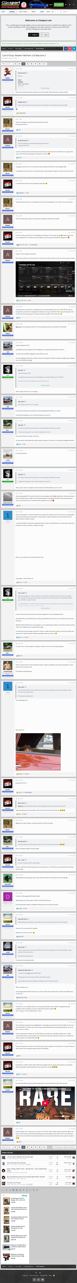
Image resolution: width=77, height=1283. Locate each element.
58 (39, 64)
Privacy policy (43, 1275)
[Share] (69, 69)
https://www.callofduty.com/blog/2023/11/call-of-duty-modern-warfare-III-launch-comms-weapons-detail (45, 258)
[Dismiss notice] (74, 44)
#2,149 (73, 855)
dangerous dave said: (24, 970)
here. (57, 43)
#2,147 (73, 820)
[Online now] (8, 332)
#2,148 (73, 837)
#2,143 (73, 662)
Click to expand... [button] (45, 88)
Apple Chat (24, 1172)
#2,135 (73, 397)
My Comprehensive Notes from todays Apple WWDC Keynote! (26, 1177)
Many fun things (8, 379)
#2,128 (73, 216)
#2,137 (73, 450)
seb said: (20, 370)
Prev (3, 64)
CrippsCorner (67, 1171)
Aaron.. (69, 1178)
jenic (8, 1164)
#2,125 (73, 164)
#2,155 (73, 1004)
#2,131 (73, 307)
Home (3, 12)
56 (31, 64)
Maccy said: (21, 803)
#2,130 (73, 251)
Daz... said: (21, 860)
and (23, 193)
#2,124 (73, 136)
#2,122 (73, 98)
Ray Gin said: (22, 73)
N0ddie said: (21, 102)
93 (31, 1184)
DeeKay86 (9, 1172)
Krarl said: (21, 687)
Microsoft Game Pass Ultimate (16, 1163)
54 (23, 64)
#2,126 (73, 180)
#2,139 (73, 493)
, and (28, 245)
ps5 (27, 896)
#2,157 (73, 1043)
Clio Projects (23, 1158)
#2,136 (73, 421)
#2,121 (73, 68)
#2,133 (73, 342)
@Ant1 (20, 80)
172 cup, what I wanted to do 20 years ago (20, 1157)
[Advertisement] (38, 1205)
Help (50, 1275)
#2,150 (73, 875)
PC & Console (21, 1164)
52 (15, 64)
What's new (23, 12)
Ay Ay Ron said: (22, 140)
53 (19, 64)
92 (29, 1184)
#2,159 (73, 1080)
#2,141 (73, 588)
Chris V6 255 (68, 1184)
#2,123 (73, 119)
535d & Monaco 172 (8, 677)
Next (44, 64)
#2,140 (73, 512)
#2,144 (73, 683)
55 (27, 64)
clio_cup (9, 1158)
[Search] (74, 5)
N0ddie (6, 58)
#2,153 (73, 943)
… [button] (11, 64)
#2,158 (73, 1062)
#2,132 (73, 324)
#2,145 (73, 780)
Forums (12, 12)
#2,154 (73, 966)
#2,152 (73, 915)
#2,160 (73, 1128)
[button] (70, 5)
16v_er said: (21, 593)
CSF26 (48, 12)
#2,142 (73, 643)
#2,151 (73, 893)
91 (27, 1184)
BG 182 (8, 464)
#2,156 (73, 1022)
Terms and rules (34, 1275)
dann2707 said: (22, 919)
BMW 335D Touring (8, 888)
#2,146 (73, 798)
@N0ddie (20, 82)
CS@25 (42, 12)
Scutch (8, 1184)
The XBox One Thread (13, 1183)
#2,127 (73, 199)
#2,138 (73, 470)
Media (33, 12)
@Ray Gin (18, 327)
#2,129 (73, 232)
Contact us (25, 1275)
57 (35, 64)
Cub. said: (21, 401)
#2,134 (73, 366)
